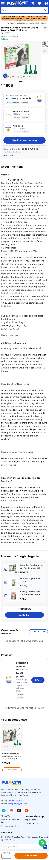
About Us (5, 816)
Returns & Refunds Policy (10, 821)
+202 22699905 (15, 801)
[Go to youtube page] (26, 810)
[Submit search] (45, 10)
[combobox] (24, 10)
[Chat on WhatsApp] (42, 843)
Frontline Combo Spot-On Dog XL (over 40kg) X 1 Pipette (32, 567)
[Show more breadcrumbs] (2, 23)
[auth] (46, 3)
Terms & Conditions (10, 826)
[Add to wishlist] (45, 28)
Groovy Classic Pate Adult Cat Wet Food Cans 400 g (30, 593)
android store (31, 823)
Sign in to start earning (24, 140)
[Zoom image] (5, 76)
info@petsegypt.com (17, 804)
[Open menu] (3, 3)
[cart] (33, 3)
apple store (30, 820)
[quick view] (18, 734)
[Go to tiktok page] (19, 810)
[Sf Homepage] (17, 3)
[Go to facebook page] (4, 810)
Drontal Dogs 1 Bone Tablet (30, 580)
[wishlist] (39, 3)
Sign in (38, 680)
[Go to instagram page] (11, 810)
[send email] (45, 847)
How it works (9, 155)
